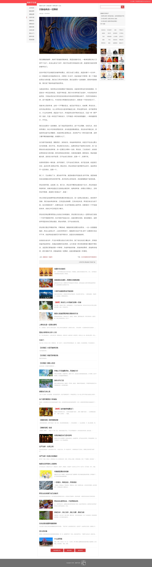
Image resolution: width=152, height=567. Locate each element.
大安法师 (115, 63)
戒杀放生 (115, 39)
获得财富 (115, 33)
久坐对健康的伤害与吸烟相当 (89, 257)
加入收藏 (132, 1)
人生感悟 (115, 36)
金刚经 (103, 33)
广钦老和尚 (103, 63)
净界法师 (55, 5)
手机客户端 (92, 262)
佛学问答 (31, 36)
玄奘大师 (121, 55)
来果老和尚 (115, 79)
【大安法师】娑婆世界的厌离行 (108, 21)
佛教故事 (31, 14)
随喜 (109, 42)
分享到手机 (81, 262)
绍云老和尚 (121, 79)
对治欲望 (109, 30)
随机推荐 (31, 11)
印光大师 (115, 55)
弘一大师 (103, 79)
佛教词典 (31, 27)
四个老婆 (102, 23)
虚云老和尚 (103, 71)
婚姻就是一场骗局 (47, 257)
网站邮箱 (87, 262)
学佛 (109, 39)
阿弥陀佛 (31, 39)
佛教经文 (31, 20)
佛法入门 (31, 33)
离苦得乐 (103, 42)
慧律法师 (109, 71)
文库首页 (31, 8)
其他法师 (49, 5)
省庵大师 (109, 79)
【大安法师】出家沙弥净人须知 (108, 18)
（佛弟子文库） (77, 562)
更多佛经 (69, 550)
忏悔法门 (121, 30)
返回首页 (80, 550)
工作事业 (121, 33)
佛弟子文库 (42, 5)
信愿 (115, 30)
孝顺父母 (121, 39)
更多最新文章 (57, 550)
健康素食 (115, 42)
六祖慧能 (109, 63)
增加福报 (109, 36)
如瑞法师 (121, 63)
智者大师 (109, 55)
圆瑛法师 (121, 71)
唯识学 (109, 33)
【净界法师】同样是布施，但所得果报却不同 (112, 16)
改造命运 (103, 30)
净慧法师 (115, 71)
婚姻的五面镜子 (104, 13)
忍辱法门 (121, 36)
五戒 (103, 36)
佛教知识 (31, 23)
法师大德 (31, 17)
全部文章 (31, 30)
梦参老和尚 (103, 55)
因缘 (103, 39)
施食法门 (121, 42)
